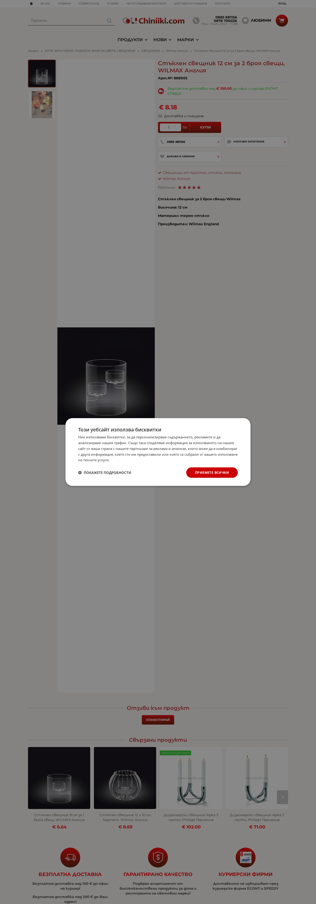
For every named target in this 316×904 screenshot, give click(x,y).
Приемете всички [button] (212, 472)
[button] (104, 472)
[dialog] (158, 452)
